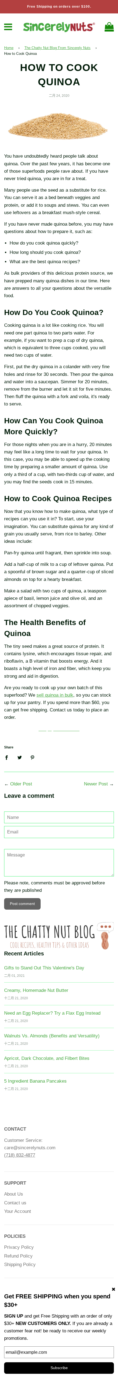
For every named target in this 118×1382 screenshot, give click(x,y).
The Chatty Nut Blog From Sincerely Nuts (57, 48)
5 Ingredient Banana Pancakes (35, 1081)
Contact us (15, 1202)
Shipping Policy (20, 1264)
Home (8, 48)
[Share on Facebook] (8, 757)
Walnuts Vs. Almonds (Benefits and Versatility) (52, 1035)
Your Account (17, 1211)
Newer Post (96, 784)
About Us (13, 1194)
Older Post (21, 784)
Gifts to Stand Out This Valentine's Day (44, 967)
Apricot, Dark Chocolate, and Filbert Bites (46, 1058)
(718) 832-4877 (19, 1155)
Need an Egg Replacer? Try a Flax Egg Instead (52, 1013)
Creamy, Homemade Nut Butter (36, 990)
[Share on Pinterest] (32, 757)
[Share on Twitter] (20, 757)
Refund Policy (18, 1256)
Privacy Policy (19, 1247)
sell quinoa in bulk (54, 695)
